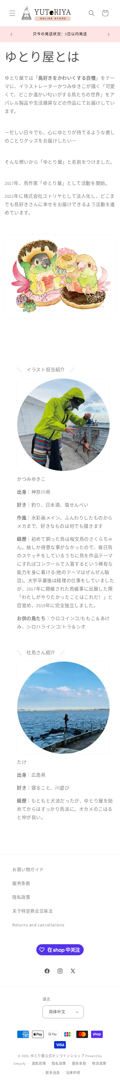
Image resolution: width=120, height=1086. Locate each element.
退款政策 (39, 1063)
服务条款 (21, 883)
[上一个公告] (11, 34)
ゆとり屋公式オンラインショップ (57, 1056)
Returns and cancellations (38, 925)
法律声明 (73, 1073)
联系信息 (53, 1073)
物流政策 (99, 1063)
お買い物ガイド (28, 869)
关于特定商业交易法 (32, 911)
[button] (12, 13)
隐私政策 (21, 897)
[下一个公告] (108, 34)
